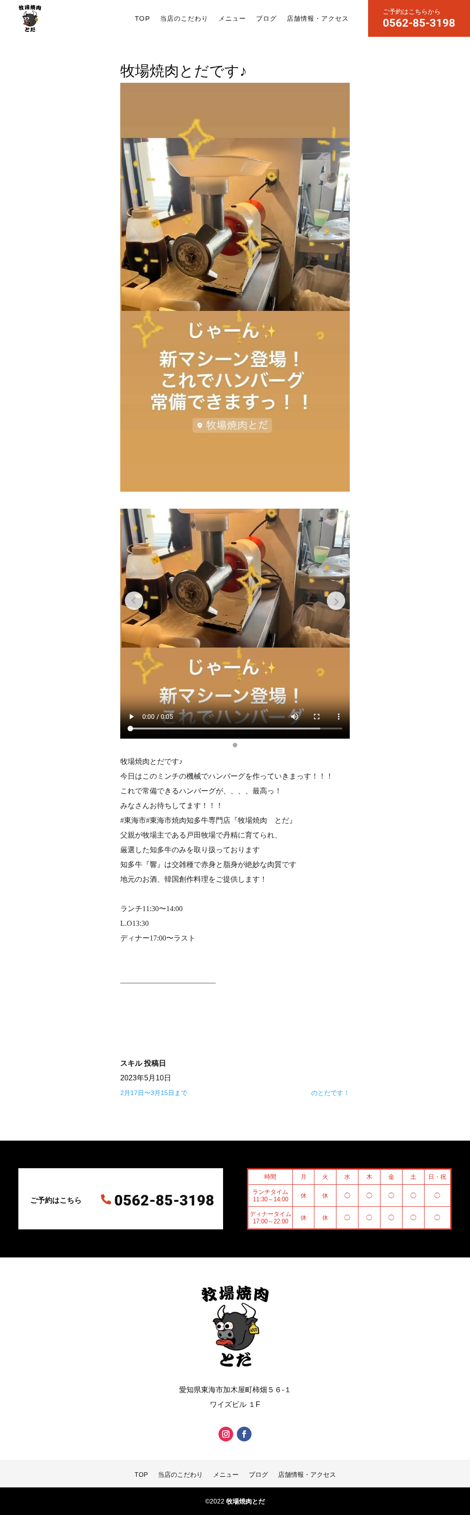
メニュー (232, 18)
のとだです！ (330, 1092)
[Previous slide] (134, 600)
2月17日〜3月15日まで (153, 1092)
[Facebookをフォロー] (244, 1434)
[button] (235, 745)
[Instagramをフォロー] (225, 1434)
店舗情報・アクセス (318, 18)
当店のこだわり (184, 18)
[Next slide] (336, 600)
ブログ (266, 18)
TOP (142, 18)
